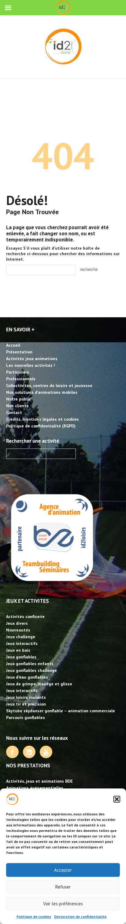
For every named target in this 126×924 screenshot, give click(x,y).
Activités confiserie (25, 616)
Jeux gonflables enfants (30, 663)
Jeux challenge (20, 636)
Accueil (13, 345)
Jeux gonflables (21, 657)
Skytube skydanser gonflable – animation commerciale (60, 710)
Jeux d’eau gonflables (27, 677)
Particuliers (17, 372)
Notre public (18, 399)
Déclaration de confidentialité (80, 916)
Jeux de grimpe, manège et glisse (39, 684)
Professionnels (20, 379)
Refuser (63, 887)
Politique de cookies (34, 916)
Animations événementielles (34, 788)
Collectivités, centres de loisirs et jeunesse (49, 385)
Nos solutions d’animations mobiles (41, 392)
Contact (14, 412)
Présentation (19, 352)
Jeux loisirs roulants (26, 697)
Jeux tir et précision (26, 704)
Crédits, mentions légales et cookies (42, 419)
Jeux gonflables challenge (31, 670)
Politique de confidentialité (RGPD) (41, 426)
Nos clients (17, 405)
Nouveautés (18, 630)
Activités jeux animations (31, 358)
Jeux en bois (18, 650)
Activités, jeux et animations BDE (39, 781)
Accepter (63, 870)
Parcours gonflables (25, 717)
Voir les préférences (63, 904)
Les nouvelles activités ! (30, 365)
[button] (117, 799)
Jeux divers (17, 623)
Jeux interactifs (22, 643)
